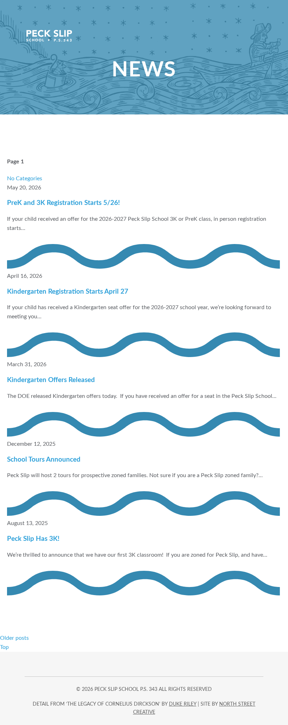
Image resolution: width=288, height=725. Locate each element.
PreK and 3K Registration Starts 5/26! (63, 203)
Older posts (14, 638)
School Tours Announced (43, 459)
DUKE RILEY (182, 704)
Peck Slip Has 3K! (33, 539)
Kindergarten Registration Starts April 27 (67, 291)
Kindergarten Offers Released (51, 380)
